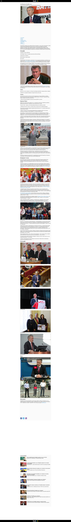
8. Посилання (22, 43)
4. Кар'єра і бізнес (23, 40)
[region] (35, 30)
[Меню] (1, 1)
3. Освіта (21, 39)
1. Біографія (22, 37)
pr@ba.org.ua (44, 402)
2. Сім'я (21, 38)
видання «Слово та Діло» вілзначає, (43, 196)
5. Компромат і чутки (23, 41)
